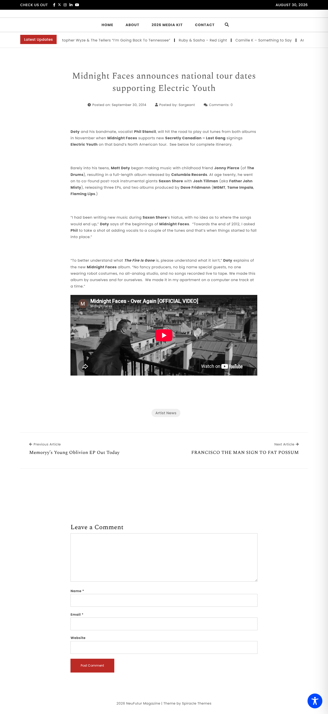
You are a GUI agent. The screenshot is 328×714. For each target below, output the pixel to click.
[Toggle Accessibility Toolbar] (315, 701)
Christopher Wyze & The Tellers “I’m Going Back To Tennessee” (103, 40)
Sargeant (187, 104)
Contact (205, 24)
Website (77, 637)
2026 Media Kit (167, 24)
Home (107, 24)
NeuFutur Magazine (143, 703)
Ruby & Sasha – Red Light (195, 40)
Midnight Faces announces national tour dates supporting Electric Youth (164, 82)
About (132, 24)
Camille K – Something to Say (256, 40)
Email (77, 614)
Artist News (165, 412)
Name (77, 591)
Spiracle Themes (196, 703)
